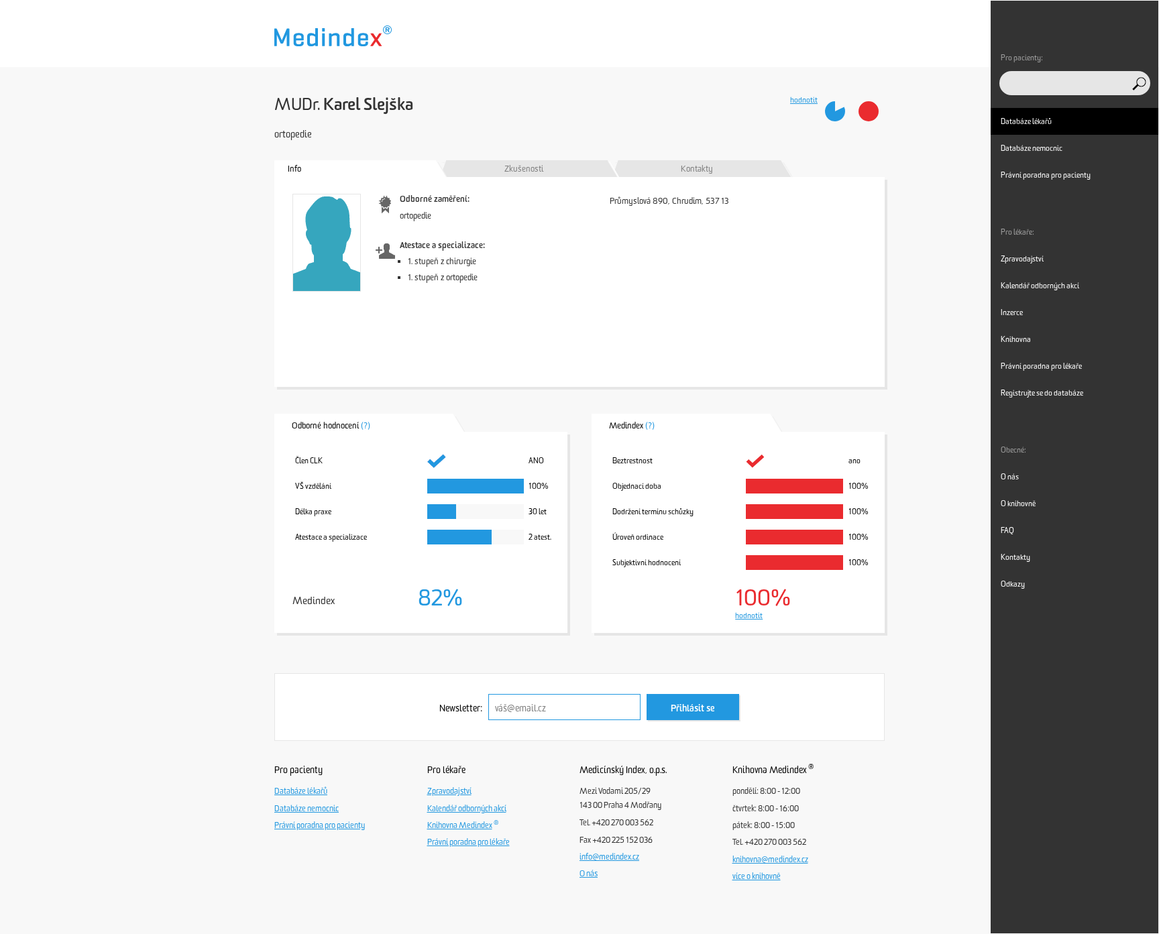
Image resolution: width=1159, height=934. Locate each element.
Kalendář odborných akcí (466, 808)
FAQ (1007, 530)
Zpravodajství (449, 791)
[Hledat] (1139, 84)
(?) (365, 425)
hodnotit (804, 100)
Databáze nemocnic (306, 808)
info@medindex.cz (609, 857)
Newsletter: (460, 708)
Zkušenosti (523, 168)
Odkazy (1013, 584)
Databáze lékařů (300, 791)
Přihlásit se (693, 708)
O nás (589, 873)
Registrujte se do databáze (1042, 393)
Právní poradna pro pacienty (319, 825)
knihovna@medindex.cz (770, 859)
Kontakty (697, 168)
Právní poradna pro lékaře (468, 842)
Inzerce (1012, 312)
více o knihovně (756, 876)
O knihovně (1018, 503)
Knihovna (1016, 339)
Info (294, 168)
